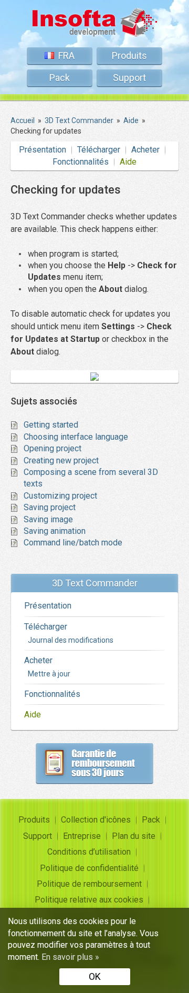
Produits (129, 55)
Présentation (42, 150)
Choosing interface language (76, 437)
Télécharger (98, 150)
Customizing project (60, 496)
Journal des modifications (70, 640)
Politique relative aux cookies (89, 900)
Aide (128, 162)
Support (129, 77)
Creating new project (61, 460)
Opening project (52, 448)
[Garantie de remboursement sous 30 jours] (94, 763)
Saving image (48, 519)
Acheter (145, 150)
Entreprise (82, 836)
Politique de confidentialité (89, 868)
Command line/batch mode (73, 543)
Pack (59, 77)
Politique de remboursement (89, 884)
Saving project (50, 507)
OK (95, 976)
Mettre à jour (49, 674)
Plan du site (133, 836)
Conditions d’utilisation (89, 852)
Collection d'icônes (96, 820)
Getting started (51, 425)
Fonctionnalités (80, 162)
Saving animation (55, 531)
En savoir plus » (70, 957)
